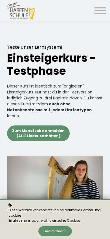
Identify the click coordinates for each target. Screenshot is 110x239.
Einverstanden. (55, 231)
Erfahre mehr (19, 220)
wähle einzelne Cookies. (61, 220)
